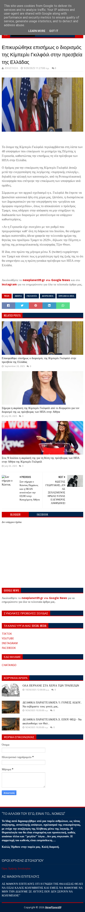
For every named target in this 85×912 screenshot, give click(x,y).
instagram (9, 284)
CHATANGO (9, 665)
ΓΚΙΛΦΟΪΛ (32, 296)
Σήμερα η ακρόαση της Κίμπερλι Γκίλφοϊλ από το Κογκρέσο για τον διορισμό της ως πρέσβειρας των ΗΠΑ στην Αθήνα (40, 410)
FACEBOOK (9, 647)
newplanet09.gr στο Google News (46, 280)
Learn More (36, 31)
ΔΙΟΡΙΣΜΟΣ (48, 296)
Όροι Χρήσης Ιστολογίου (16, 868)
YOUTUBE (8, 638)
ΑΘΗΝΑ (18, 296)
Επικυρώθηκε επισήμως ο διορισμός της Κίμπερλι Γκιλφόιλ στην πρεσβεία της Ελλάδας (39, 360)
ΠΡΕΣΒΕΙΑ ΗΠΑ (66, 296)
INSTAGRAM (10, 643)
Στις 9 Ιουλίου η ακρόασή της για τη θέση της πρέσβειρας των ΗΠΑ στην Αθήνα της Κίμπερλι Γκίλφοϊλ (40, 459)
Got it (53, 31)
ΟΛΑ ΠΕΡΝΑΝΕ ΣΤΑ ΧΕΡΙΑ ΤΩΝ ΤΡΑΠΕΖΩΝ (51, 685)
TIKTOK (7, 633)
